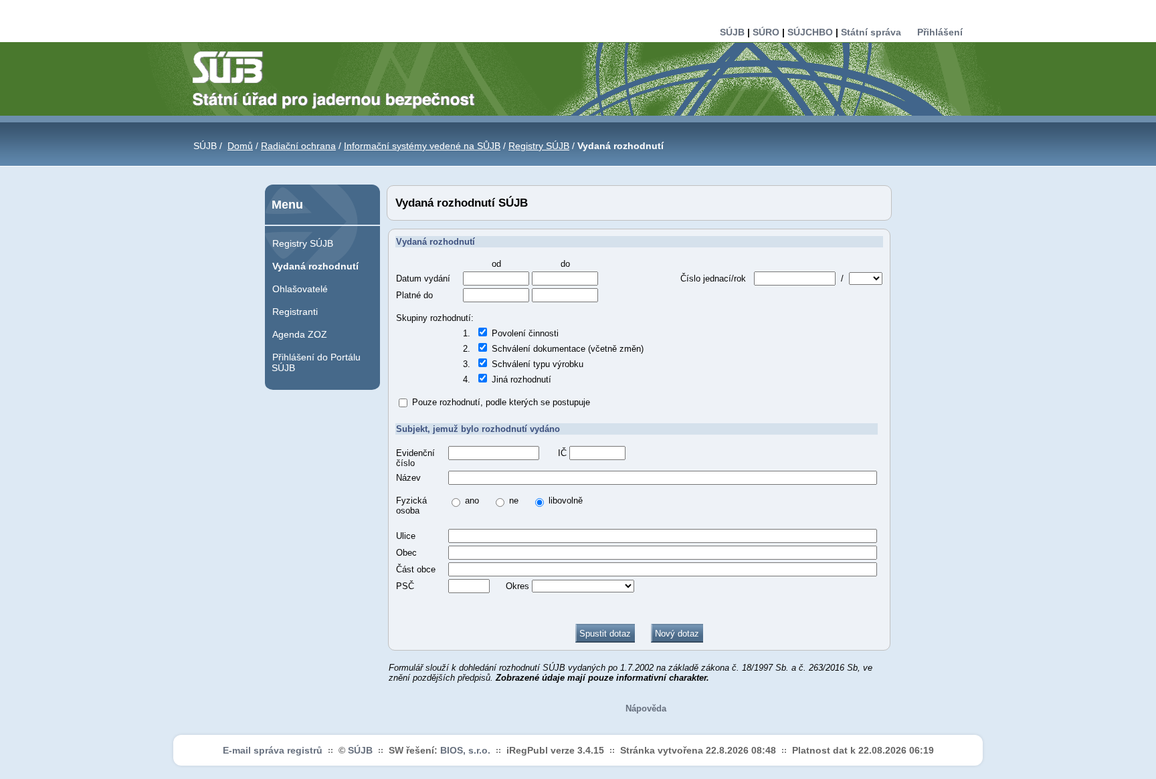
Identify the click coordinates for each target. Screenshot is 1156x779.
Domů (240, 145)
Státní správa (871, 32)
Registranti (295, 311)
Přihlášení (940, 32)
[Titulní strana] (339, 79)
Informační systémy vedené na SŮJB (422, 145)
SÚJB (732, 32)
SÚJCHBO (810, 32)
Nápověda (645, 708)
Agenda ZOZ (299, 334)
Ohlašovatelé (300, 289)
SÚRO (766, 32)
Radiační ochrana (298, 145)
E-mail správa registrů (272, 750)
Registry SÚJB (538, 145)
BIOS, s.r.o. (465, 750)
